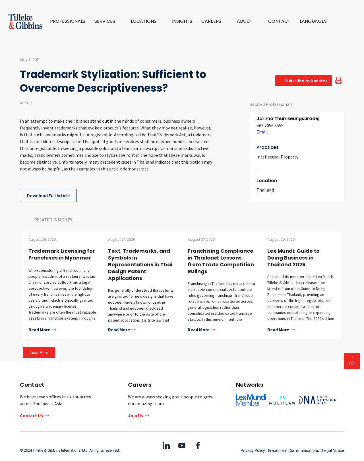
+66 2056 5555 (270, 125)
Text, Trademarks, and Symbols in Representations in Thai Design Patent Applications (140, 264)
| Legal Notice (332, 450)
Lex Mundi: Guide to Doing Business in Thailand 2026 (293, 257)
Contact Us (31, 415)
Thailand (265, 190)
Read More (39, 329)
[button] (108, 21)
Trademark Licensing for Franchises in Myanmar (61, 254)
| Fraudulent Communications (292, 450)
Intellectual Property (277, 157)
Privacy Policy (253, 450)
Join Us (135, 415)
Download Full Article (48, 195)
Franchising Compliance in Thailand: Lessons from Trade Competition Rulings (221, 261)
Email (262, 132)
